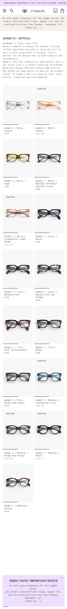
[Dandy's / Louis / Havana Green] (18, 269)
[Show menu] (4, 11)
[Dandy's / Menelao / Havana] (18, 483)
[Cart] (62, 11)
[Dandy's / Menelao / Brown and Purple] (18, 430)
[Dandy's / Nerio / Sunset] (49, 105)
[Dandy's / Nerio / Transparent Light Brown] (18, 213)
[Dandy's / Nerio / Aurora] (18, 105)
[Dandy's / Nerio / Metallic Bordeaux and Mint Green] (49, 158)
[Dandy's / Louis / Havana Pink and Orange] (49, 269)
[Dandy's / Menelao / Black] (49, 430)
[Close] (61, 577)
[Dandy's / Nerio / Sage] (18, 158)
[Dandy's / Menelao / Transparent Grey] (49, 377)
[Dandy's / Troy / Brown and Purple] (18, 377)
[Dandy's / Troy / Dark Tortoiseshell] (18, 324)
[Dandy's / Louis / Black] (49, 213)
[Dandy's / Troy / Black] (49, 324)
